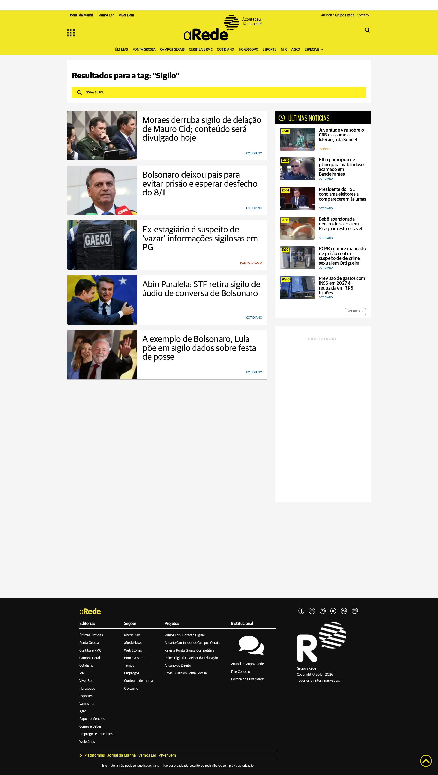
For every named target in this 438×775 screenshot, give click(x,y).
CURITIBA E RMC (200, 49)
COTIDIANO (225, 49)
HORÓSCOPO (248, 49)
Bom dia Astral (134, 658)
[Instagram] (312, 611)
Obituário (131, 688)
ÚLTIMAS (121, 49)
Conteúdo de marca (138, 681)
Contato (363, 15)
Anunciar (337, 15)
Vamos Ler (87, 704)
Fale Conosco (240, 672)
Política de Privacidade (248, 679)
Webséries (87, 742)
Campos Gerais (90, 658)
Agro (82, 711)
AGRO (295, 49)
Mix (82, 673)
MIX (284, 49)
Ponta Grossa (89, 643)
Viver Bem (86, 681)
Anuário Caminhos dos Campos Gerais (192, 643)
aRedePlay (132, 635)
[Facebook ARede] (301, 611)
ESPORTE (269, 49)
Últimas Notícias (91, 635)
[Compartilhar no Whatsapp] (344, 611)
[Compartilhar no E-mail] (355, 611)
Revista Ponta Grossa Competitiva (189, 650)
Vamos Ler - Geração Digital (185, 635)
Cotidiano (86, 666)
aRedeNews (133, 643)
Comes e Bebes (90, 726)
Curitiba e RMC (90, 650)
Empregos (131, 673)
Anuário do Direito (178, 666)
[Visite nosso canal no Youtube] (323, 611)
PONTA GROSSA (144, 49)
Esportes (86, 696)
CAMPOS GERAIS (172, 49)
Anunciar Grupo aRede (247, 664)
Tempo (129, 666)
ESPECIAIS (311, 49)
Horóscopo (87, 688)
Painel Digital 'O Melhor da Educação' (191, 658)
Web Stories (133, 650)
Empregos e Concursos (96, 734)
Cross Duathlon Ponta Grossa (186, 673)
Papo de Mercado (92, 719)
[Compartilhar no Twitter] (333, 611)
